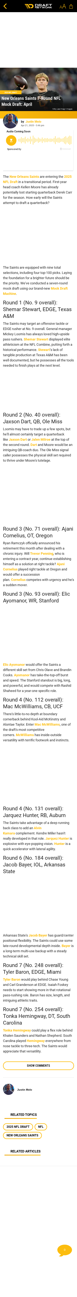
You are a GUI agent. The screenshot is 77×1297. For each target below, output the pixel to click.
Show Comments (38, 1065)
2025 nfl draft (18, 1127)
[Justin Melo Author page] (10, 120)
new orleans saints (22, 1135)
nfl (41, 1127)
